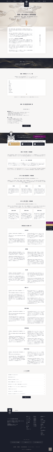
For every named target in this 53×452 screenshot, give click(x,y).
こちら (43, 138)
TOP (14, 410)
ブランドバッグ (28, 419)
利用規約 (18, 446)
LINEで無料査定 (40, 144)
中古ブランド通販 (43, 428)
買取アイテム (9, 1)
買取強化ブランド (43, 417)
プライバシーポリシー (31, 446)
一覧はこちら (26, 397)
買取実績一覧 (26, 125)
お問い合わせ (43, 434)
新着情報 (42, 424)
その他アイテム (28, 429)
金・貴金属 (28, 422)
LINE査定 (35, 425)
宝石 (27, 423)
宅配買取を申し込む (49, 222)
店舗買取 (34, 420)
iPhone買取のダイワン (43, 431)
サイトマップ (38, 446)
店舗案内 (42, 433)
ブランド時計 (28, 418)
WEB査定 (34, 424)
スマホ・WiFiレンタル (37, 442)
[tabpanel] (26, 86)
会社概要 (14, 446)
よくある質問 (43, 422)
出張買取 (34, 419)
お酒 (27, 427)
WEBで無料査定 (27, 144)
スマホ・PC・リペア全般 (15, 442)
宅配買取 (34, 418)
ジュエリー (28, 424)
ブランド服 (28, 420)
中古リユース (26, 442)
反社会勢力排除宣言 (24, 446)
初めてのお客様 (43, 420)
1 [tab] (26, 94)
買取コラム (42, 425)
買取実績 (42, 419)
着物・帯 (27, 426)
